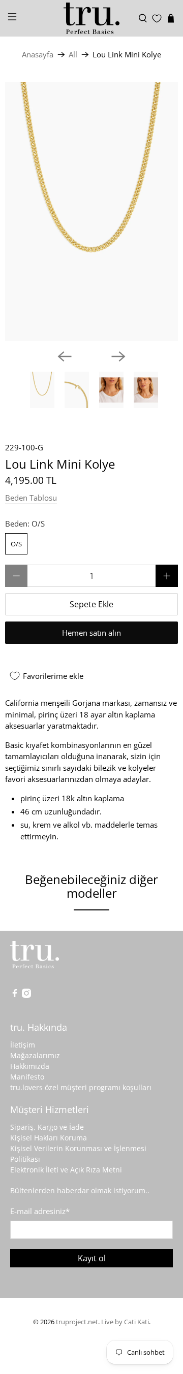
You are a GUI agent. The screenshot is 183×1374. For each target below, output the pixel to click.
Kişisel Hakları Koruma (48, 1137)
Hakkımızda (29, 1066)
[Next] (118, 356)
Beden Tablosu (31, 498)
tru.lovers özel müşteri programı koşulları (80, 1087)
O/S (16, 543)
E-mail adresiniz (40, 1211)
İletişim (22, 1045)
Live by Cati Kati (125, 1322)
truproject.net (77, 1322)
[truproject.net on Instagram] (26, 995)
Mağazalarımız (35, 1055)
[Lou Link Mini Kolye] (91, 211)
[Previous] (64, 356)
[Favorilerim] (157, 18)
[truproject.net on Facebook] (14, 995)
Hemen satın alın (91, 633)
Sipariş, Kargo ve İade (47, 1127)
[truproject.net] (91, 18)
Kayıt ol (92, 1258)
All (73, 54)
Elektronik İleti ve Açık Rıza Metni (66, 1169)
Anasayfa (37, 54)
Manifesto (27, 1077)
